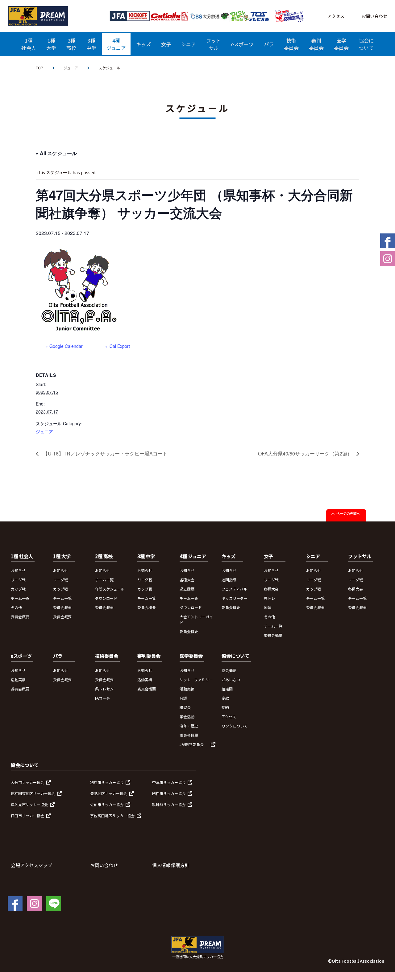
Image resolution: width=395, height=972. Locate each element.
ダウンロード (106, 598)
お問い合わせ (374, 16)
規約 (225, 707)
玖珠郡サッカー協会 (168, 804)
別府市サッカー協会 (106, 782)
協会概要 (229, 670)
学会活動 (187, 716)
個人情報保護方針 (170, 865)
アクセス (335, 16)
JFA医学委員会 (192, 744)
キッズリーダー (234, 598)
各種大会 (187, 579)
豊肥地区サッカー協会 (108, 793)
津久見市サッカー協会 (29, 804)
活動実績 (18, 679)
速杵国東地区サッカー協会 (33, 793)
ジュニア (71, 67)
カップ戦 (18, 588)
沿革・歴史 (189, 725)
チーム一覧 (20, 598)
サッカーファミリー (196, 679)
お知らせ (18, 570)
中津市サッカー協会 (168, 782)
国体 (267, 607)
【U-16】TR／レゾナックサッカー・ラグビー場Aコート (105, 453)
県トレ (269, 598)
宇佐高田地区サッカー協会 (112, 815)
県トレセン (104, 688)
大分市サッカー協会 (27, 782)
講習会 (185, 707)
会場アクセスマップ (31, 865)
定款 (225, 698)
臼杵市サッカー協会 (168, 793)
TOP (39, 67)
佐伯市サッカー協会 (106, 804)
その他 (16, 607)
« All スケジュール (56, 153)
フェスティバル (234, 588)
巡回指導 (229, 579)
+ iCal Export (117, 346)
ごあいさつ (231, 679)
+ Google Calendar (64, 346)
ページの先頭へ (348, 513)
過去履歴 (187, 588)
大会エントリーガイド (196, 619)
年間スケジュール (109, 588)
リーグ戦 (18, 579)
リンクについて (234, 725)
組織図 (227, 688)
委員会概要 (20, 616)
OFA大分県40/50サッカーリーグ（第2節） (305, 453)
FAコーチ (102, 698)
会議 (183, 698)
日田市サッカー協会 (27, 815)
